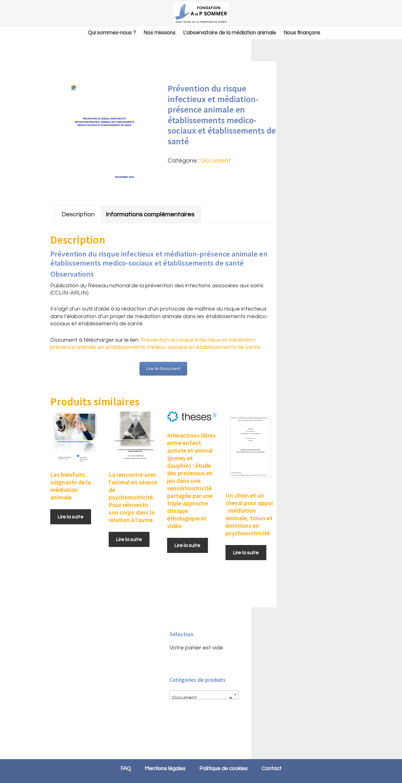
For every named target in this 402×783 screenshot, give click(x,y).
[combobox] (204, 694)
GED (201, 13)
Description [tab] (78, 214)
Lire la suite (71, 516)
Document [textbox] (202, 697)
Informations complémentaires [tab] (150, 214)
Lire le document (163, 369)
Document (216, 160)
